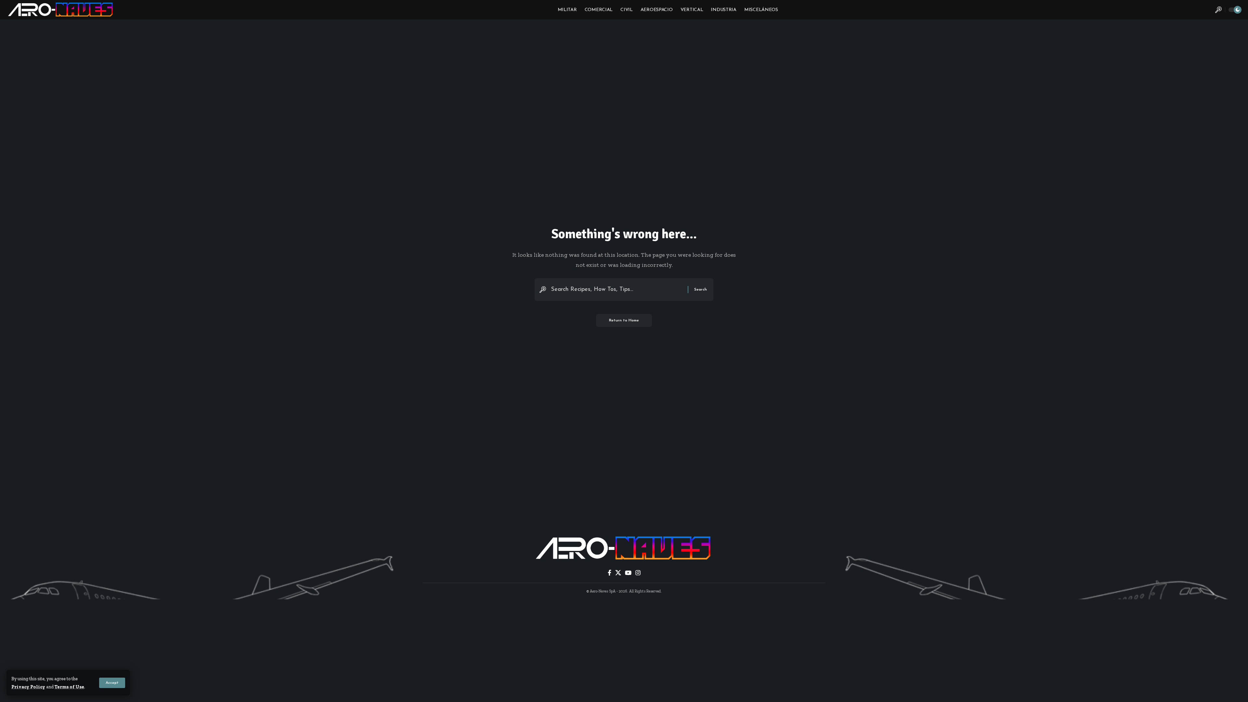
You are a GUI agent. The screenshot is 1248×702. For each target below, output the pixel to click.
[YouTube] (628, 573)
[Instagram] (638, 573)
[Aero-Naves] (60, 10)
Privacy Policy (28, 687)
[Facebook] (609, 573)
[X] (618, 573)
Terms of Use (69, 687)
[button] (112, 683)
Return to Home (624, 320)
